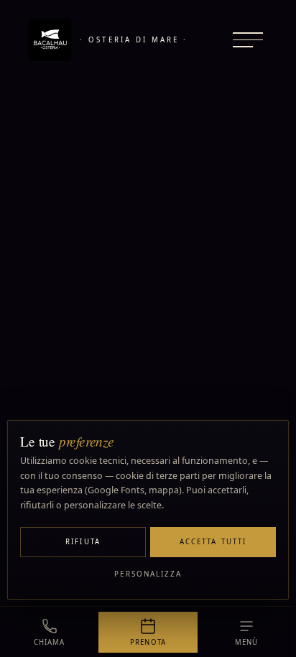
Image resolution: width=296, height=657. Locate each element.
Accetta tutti (213, 541)
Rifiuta (83, 541)
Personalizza (148, 574)
